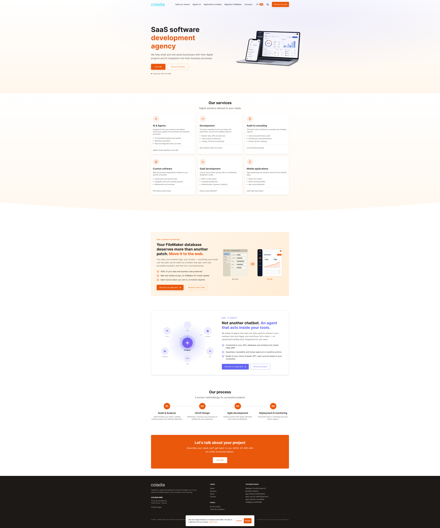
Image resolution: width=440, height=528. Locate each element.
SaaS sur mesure (182, 4)
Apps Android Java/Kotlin (254, 499)
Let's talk (158, 67)
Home (212, 488)
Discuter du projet (280, 4)
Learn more (213, 522)
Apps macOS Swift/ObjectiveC (256, 497)
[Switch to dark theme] (267, 4)
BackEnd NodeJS (252, 491)
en (261, 4)
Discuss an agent (260, 366)
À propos (248, 4)
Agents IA (196, 4)
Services (213, 491)
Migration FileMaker (233, 4)
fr (257, 4)
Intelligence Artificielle (253, 502)
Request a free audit (196, 287)
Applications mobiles (213, 4)
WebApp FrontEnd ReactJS (255, 488)
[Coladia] (158, 4)
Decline (239, 521)
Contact (213, 497)
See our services (178, 67)
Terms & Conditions (217, 509)
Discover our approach (168, 287)
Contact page (156, 507)
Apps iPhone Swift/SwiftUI (255, 494)
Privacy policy (215, 506)
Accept (247, 521)
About (212, 494)
